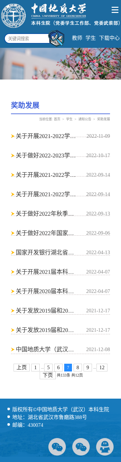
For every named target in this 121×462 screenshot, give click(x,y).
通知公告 (84, 119)
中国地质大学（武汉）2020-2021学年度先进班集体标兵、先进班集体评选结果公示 (46, 349)
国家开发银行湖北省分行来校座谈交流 (46, 252)
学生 (91, 38)
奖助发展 (103, 119)
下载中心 (109, 38)
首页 (57, 119)
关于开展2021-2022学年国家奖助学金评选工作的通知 (46, 194)
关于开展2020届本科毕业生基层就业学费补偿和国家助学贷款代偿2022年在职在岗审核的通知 (46, 291)
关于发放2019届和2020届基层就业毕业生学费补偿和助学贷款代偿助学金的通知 (46, 310)
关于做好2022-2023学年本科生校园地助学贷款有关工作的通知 (46, 155)
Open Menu (115, 10)
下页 (48, 375)
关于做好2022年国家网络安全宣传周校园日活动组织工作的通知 (46, 233)
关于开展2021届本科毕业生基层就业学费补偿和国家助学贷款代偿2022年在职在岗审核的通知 (46, 272)
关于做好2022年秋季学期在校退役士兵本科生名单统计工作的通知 (46, 213)
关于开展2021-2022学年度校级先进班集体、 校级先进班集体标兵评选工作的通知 (46, 136)
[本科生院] (60, 28)
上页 (21, 367)
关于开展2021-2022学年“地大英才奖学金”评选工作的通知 (46, 175)
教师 (77, 38)
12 (102, 367)
